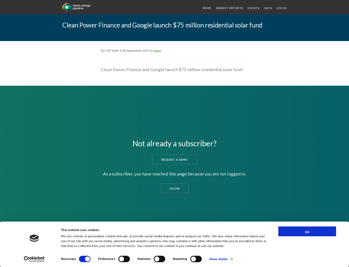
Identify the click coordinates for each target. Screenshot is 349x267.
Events (253, 8)
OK (307, 232)
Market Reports (229, 8)
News (207, 8)
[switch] (124, 259)
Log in (282, 8)
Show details (218, 259)
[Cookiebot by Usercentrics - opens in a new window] (34, 259)
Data (268, 8)
